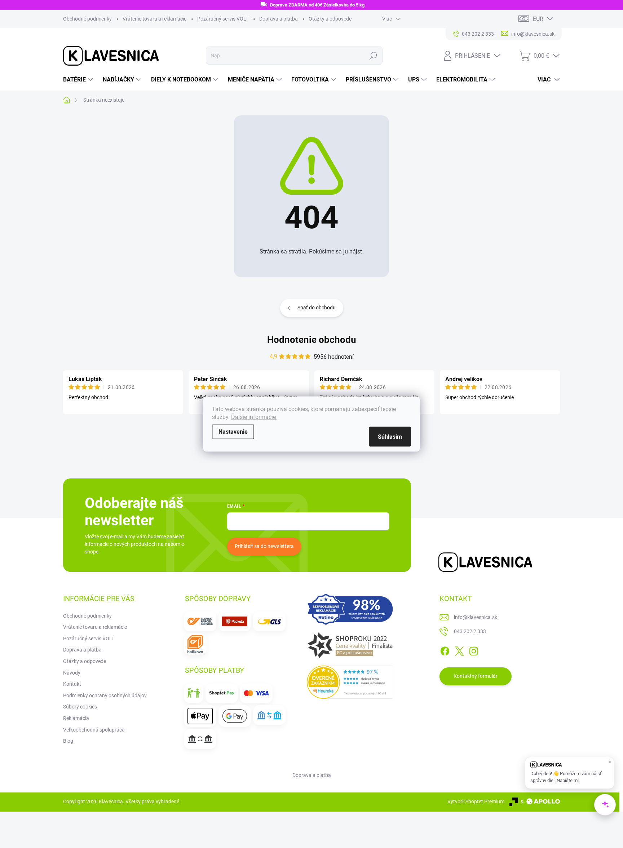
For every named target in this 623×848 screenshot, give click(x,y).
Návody (71, 673)
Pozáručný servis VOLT (222, 19)
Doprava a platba (278, 19)
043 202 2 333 (470, 631)
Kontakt (72, 684)
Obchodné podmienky (87, 19)
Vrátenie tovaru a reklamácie (154, 19)
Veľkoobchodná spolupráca (94, 730)
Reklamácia (76, 718)
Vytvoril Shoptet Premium (475, 801)
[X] (459, 649)
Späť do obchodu (316, 307)
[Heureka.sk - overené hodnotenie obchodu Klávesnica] (350, 682)
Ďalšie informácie (254, 417)
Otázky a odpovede (330, 19)
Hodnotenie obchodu (311, 339)
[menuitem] (79, 79)
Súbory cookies (80, 707)
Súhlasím (390, 436)
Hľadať (373, 55)
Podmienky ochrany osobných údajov (105, 695)
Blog (68, 741)
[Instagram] (473, 649)
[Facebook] (444, 649)
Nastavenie (233, 431)
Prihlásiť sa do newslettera (264, 546)
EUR (538, 19)
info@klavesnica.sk (475, 617)
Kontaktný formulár (476, 676)
